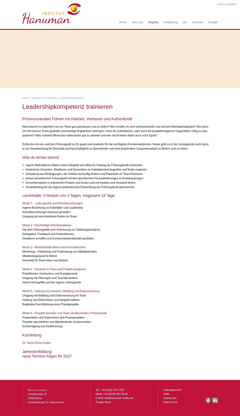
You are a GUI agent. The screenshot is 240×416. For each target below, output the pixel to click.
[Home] (51, 12)
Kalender (197, 22)
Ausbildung (170, 22)
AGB (166, 393)
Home (123, 22)
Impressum (170, 397)
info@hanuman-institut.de (119, 397)
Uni (185, 22)
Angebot (153, 22)
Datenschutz (170, 402)
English (221, 4)
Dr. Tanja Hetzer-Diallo (36, 342)
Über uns (137, 22)
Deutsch (231, 4)
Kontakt (213, 22)
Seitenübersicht (172, 389)
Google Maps (103, 402)
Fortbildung (50, 98)
